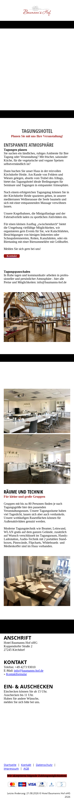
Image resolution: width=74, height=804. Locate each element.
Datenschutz (44, 765)
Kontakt (26, 765)
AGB (26, 768)
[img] (37, 10)
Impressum (11, 768)
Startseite (10, 765)
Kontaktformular (16, 674)
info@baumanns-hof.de (28, 670)
